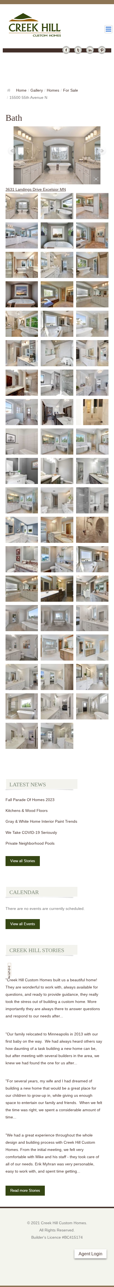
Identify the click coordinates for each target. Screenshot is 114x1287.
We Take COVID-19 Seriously (31, 832)
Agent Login (90, 1253)
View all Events (22, 924)
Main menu (108, 29)
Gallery (36, 90)
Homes (53, 90)
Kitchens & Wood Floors (27, 810)
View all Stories (22, 861)
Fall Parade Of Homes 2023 (30, 799)
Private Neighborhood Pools (30, 843)
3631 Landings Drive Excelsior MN (36, 189)
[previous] (12, 151)
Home (21, 90)
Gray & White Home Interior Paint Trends (41, 821)
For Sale (70, 90)
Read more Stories (25, 1190)
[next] (102, 151)
